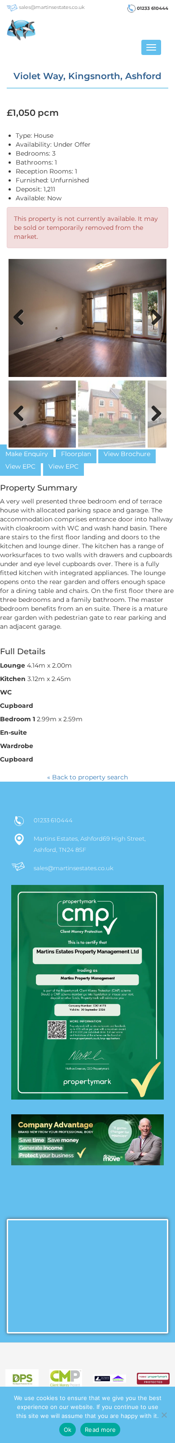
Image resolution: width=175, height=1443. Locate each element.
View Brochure (127, 454)
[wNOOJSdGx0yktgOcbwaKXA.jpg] (87, 318)
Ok (68, 1429)
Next (155, 326)
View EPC (20, 466)
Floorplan (76, 454)
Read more (100, 1429)
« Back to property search (87, 777)
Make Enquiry (26, 454)
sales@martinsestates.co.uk (51, 7)
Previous (22, 326)
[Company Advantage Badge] (87, 1143)
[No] (163, 1414)
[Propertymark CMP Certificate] (87, 1000)
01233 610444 (152, 8)
